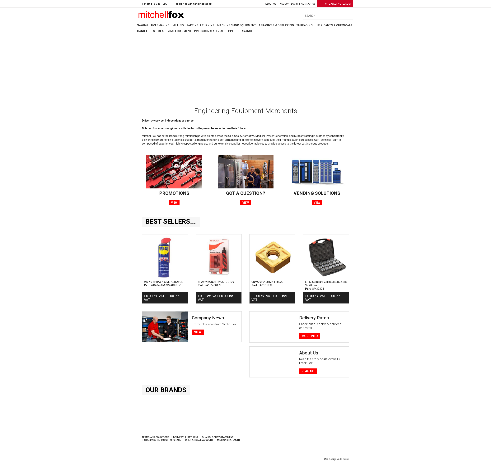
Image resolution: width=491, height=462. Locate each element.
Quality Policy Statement (217, 437)
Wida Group (343, 459)
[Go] (348, 16)
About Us (270, 3)
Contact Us (308, 3)
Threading (305, 25)
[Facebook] (340, 440)
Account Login (289, 3)
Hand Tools (146, 31)
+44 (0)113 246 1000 (154, 3)
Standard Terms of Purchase (162, 440)
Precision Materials (210, 31)
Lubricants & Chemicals (334, 25)
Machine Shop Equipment (236, 25)
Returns (193, 437)
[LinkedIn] (346, 440)
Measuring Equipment (174, 31)
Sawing (142, 25)
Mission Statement (228, 440)
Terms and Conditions (155, 437)
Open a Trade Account (199, 440)
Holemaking (160, 25)
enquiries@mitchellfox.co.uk (193, 3)
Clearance (244, 31)
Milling (178, 25)
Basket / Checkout (338, 3)
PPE (231, 31)
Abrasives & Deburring (276, 25)
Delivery (178, 437)
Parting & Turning (200, 25)
